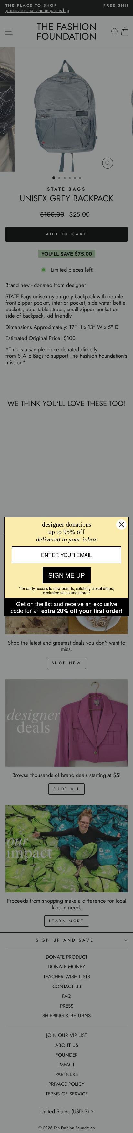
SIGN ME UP (66, 575)
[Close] (121, 524)
